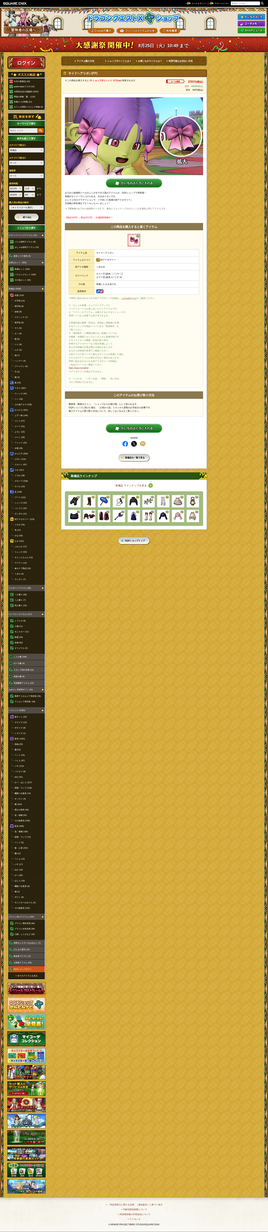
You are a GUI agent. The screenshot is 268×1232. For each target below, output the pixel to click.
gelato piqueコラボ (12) (24, 86)
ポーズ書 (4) (19, 663)
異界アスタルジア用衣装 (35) (28, 696)
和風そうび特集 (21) (23, 102)
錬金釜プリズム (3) (22, 956)
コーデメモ (251, 24)
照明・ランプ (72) (23, 837)
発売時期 (13, 183)
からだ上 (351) (21, 410)
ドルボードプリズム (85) (20, 588)
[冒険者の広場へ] (23, 30)
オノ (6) (18, 333)
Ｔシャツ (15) (21, 443)
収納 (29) (19, 744)
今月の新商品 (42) (22, 81)
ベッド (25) (20, 755)
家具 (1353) (20, 739)
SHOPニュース (251, 30)
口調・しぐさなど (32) (25, 934)
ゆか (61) (19, 777)
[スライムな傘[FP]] (104, 501)
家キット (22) (21, 717)
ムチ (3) (18, 350)
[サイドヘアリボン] (134, 240)
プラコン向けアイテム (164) (21, 917)
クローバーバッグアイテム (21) (23, 235)
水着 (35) (19, 448)
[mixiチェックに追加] (143, 444)
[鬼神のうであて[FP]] (74, 501)
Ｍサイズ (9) (20, 728)
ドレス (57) (20, 421)
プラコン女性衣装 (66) (25, 929)
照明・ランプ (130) (23, 788)
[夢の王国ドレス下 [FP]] (193, 516)
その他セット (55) (23, 280)
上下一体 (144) (21, 415)
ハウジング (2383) (17, 710)
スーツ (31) (20, 426)
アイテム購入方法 (85, 61)
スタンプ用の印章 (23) (23, 670)
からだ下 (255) (21, 454)
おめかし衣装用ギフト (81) (21, 689)
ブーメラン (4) (21, 366)
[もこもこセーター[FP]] (178, 516)
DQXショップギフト (22, 969)
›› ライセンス (134, 1219)
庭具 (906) (19, 826)
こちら (72, 364)
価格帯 (12, 170)
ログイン (26, 62)
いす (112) (19, 766)
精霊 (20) (19, 637)
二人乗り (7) (20, 600)
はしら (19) (20, 881)
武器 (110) (19, 295)
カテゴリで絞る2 (17, 158)
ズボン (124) (20, 459)
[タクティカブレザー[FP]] (163, 516)
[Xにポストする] (134, 444)
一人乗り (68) (21, 594)
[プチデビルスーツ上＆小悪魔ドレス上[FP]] (89, 516)
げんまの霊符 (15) (21, 949)
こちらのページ (129, 298)
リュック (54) (21, 552)
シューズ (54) (21, 503)
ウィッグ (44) (21, 393)
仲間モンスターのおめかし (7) (27, 943)
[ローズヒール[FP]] (89, 501)
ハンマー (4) (20, 361)
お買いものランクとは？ (150, 61)
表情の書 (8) (19, 676)
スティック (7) (21, 317)
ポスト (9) (19, 897)
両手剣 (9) (19, 306)
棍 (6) (17, 339)
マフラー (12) (21, 563)
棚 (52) (18, 750)
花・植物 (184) (21, 831)
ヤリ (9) (18, 328)
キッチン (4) (20, 799)
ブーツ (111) (20, 497)
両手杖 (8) (19, 322)
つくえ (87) (20, 760)
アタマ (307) (20, 388)
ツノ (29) (19, 399)
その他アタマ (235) (23, 404)
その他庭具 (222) (22, 908)
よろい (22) (20, 432)
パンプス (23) (21, 508)
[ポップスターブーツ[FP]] (148, 516)
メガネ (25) (20, 525)
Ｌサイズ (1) (20, 733)
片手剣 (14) (20, 301)
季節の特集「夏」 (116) (24, 97)
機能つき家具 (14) (23, 793)
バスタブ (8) (20, 771)
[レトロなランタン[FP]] (193, 501)
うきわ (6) (19, 574)
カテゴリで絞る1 (17, 145)
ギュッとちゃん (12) (24, 557)
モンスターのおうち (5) (25, 902)
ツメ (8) (18, 344)
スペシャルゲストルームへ (26, 988)
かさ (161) (19, 541)
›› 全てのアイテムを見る (26, 976)
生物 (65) (19, 642)
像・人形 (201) (21, 848)
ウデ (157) (19, 470)
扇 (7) (17, 355)
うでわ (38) (20, 475)
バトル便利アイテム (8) (25, 242)
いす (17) (19, 864)
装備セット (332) (22, 269)
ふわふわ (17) (21, 546)
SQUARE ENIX (15, 3)
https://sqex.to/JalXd (78, 368)
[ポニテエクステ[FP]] (119, 501)
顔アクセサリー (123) (24, 519)
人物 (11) (19, 626)
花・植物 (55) (21, 815)
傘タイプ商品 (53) (23, 568)
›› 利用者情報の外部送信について (134, 1214)
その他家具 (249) (22, 821)
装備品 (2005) (15, 289)
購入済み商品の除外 (19, 202)
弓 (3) (17, 372)
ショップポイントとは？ (119, 61)
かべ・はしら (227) (23, 782)
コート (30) (20, 437)
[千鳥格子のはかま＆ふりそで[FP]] (104, 516)
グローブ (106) (21, 481)
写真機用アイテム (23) (23, 683)
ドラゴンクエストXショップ (134, 18)
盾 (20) (18, 383)
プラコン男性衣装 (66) (25, 923)
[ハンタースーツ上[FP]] (134, 501)
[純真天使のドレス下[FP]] (178, 501)
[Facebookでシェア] (125, 444)
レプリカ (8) (20, 621)
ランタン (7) (20, 579)
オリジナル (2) (21, 648)
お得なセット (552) (18, 262)
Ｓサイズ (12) (21, 722)
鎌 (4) (17, 377)
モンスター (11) (22, 632)
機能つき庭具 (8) (22, 886)
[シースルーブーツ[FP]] (163, 501)
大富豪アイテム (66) (22, 962)
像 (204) (18, 804)
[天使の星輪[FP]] (148, 501)
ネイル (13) (20, 486)
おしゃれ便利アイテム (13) (27, 247)
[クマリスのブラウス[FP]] (134, 516)
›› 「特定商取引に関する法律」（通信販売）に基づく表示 (134, 1204)
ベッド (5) (19, 842)
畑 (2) (17, 892)
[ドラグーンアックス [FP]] (119, 516)
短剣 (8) (18, 312)
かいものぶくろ (251, 17)
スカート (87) (21, 464)
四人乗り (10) (21, 605)
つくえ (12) (20, 859)
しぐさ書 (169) (20, 657)
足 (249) (18, 492)
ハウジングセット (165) (25, 274)
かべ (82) (19, 875)
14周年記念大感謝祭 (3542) (26, 91)
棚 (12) (18, 853)
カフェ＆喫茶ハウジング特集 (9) (28, 107)
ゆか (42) (19, 870)
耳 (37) (18, 530)
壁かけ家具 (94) (22, 810)
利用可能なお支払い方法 (181, 61)
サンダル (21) (21, 514)
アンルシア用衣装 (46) (25, 701)
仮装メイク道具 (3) (22, 256)
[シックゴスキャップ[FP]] (74, 516)
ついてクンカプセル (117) (20, 614)
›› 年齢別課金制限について (134, 1209)
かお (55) (19, 535)
